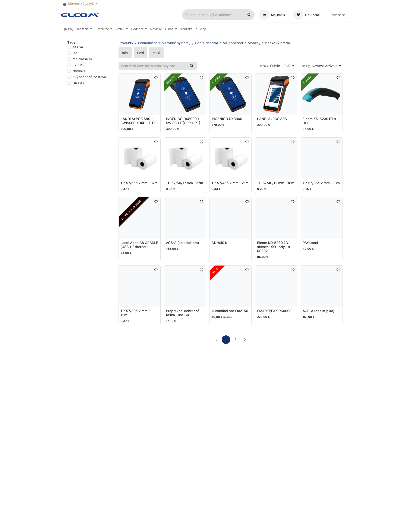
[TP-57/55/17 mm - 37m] (139, 158)
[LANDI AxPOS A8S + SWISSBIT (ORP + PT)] (139, 94)
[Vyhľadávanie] (249, 14)
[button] (276, 66)
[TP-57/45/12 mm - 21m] (230, 158)
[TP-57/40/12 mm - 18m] (276, 158)
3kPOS (77, 65)
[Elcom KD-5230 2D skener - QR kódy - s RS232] (276, 218)
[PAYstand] (322, 218)
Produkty (126, 43)
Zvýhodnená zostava (89, 77)
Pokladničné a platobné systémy (164, 43)
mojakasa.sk (82, 59)
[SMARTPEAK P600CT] (276, 286)
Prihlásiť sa (337, 14)
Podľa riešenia (206, 43)
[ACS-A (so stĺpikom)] (185, 218)
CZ (74, 53)
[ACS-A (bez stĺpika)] (322, 286)
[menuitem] (68, 29)
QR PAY (78, 83)
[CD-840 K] (230, 218)
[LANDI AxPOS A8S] (276, 94)
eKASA (77, 47)
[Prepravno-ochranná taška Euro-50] (185, 286)
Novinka (79, 71)
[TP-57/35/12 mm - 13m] (322, 158)
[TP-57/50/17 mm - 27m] (185, 158)
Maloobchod (233, 43)
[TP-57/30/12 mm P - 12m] (139, 286)
